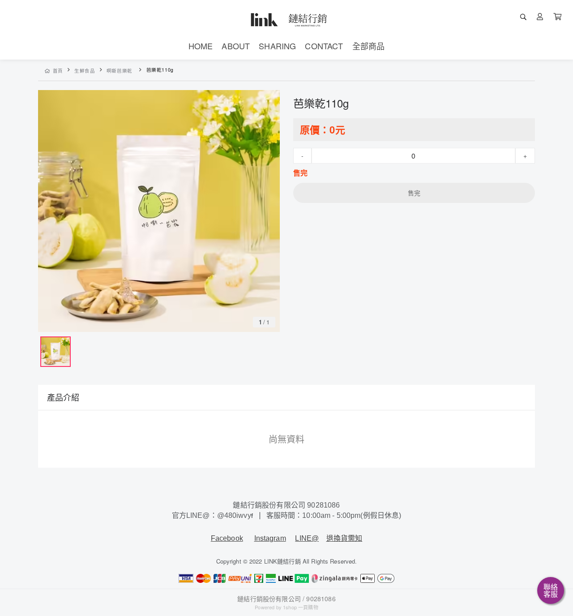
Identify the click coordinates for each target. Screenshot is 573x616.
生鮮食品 (84, 70)
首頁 (58, 70)
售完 (414, 192)
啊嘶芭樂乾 (120, 70)
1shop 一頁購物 (300, 607)
